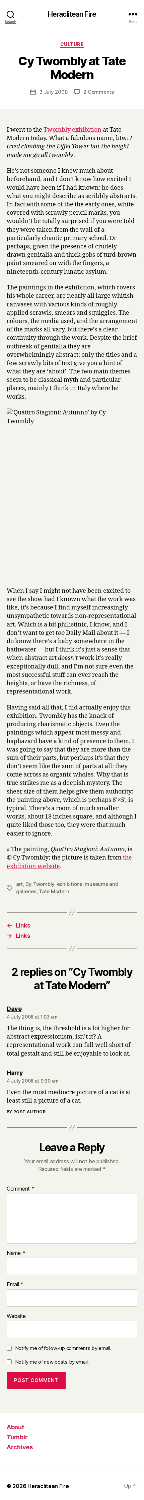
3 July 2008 (53, 92)
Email (15, 1285)
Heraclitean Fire (72, 14)
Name (16, 1253)
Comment (20, 1189)
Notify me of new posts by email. (52, 1362)
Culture (72, 44)
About (15, 1427)
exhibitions (69, 884)
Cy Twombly (39, 884)
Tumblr (17, 1437)
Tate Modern (54, 891)
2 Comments (98, 92)
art (19, 884)
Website (16, 1316)
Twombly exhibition (72, 130)
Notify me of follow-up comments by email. (63, 1348)
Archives (20, 1447)
